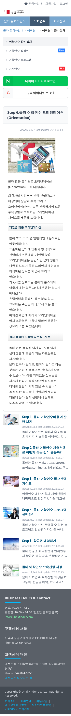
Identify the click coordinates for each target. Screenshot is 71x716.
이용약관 (41, 701)
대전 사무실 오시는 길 (18, 678)
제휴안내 (26, 701)
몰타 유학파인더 (14, 21)
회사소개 (10, 701)
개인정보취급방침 (16, 705)
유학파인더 (35, 3)
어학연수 (39, 21)
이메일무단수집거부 (17, 709)
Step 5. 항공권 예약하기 (39, 540)
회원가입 (50, 3)
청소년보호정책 (41, 705)
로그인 (64, 3)
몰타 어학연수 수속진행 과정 (42, 567)
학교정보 (59, 21)
